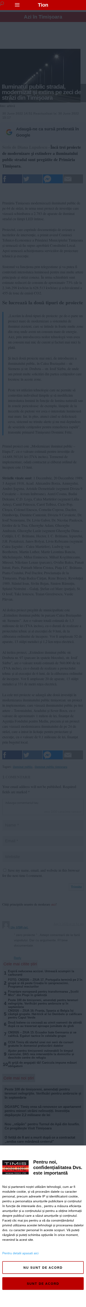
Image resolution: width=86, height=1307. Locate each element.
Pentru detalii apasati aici (20, 1253)
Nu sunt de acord (43, 1267)
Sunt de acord (43, 1283)
